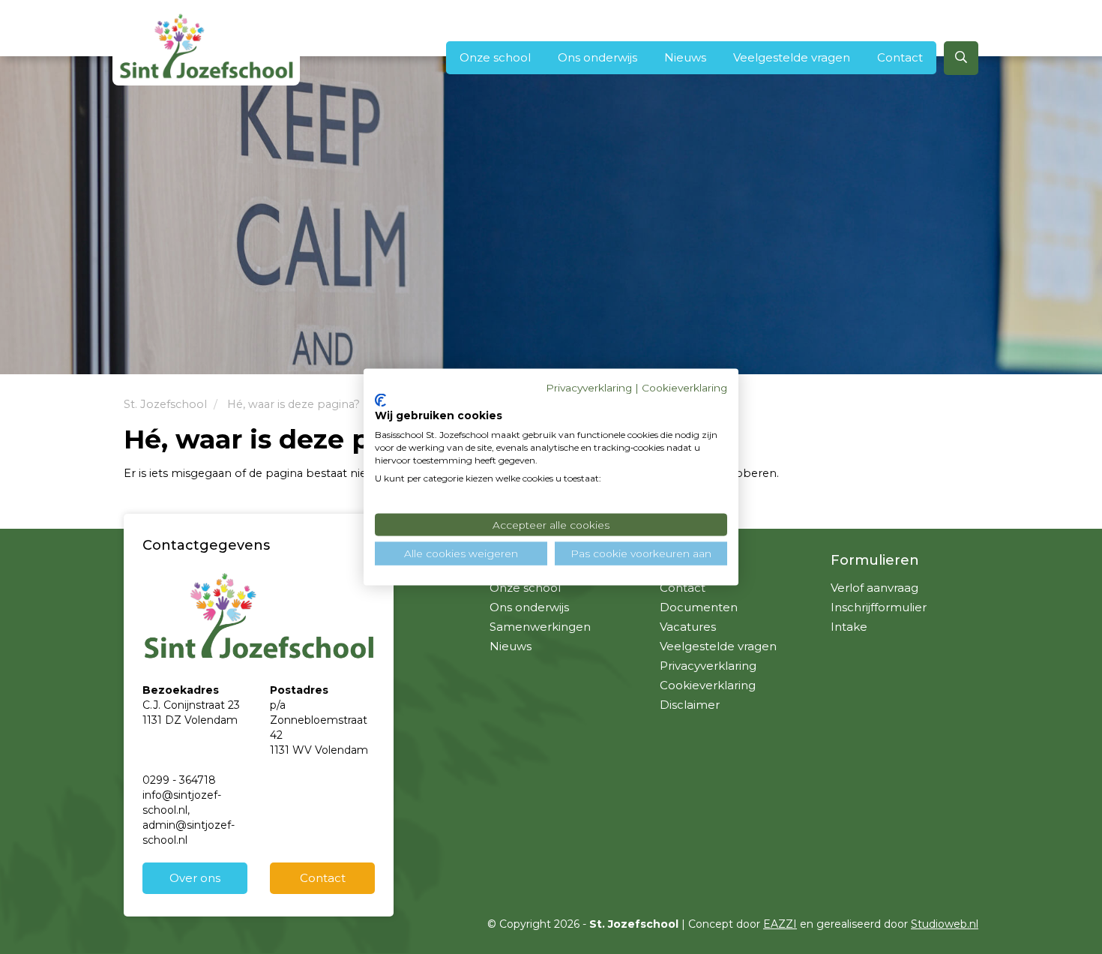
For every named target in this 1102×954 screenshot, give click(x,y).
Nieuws (685, 57)
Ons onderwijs (597, 57)
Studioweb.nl (944, 924)
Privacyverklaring (708, 665)
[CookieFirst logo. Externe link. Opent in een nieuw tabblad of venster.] (380, 399)
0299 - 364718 (179, 780)
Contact (900, 57)
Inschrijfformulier (879, 607)
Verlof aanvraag (874, 587)
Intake (849, 627)
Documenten (699, 607)
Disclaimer (690, 705)
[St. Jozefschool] (206, 46)
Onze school (495, 57)
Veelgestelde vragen (791, 57)
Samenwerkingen (540, 627)
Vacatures (688, 627)
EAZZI (780, 924)
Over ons (194, 878)
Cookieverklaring (708, 685)
